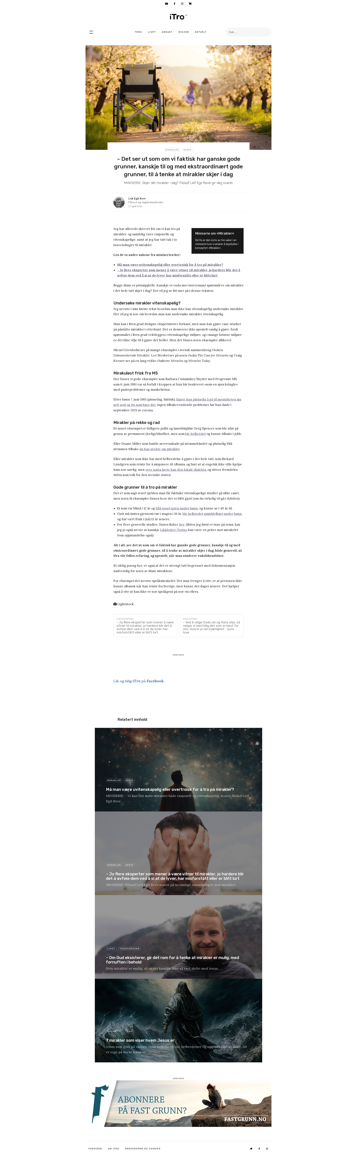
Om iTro (113, 1148)
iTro (178, 16)
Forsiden (95, 1148)
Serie (188, 150)
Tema (138, 32)
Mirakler (172, 150)
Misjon (183, 32)
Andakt (167, 32)
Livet (152, 32)
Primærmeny (91, 32)
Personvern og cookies (143, 1148)
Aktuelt (201, 32)
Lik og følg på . (138, 681)
